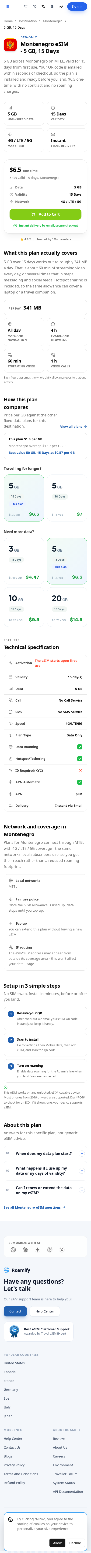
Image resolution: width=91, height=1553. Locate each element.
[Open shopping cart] (25, 6)
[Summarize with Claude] (25, 1250)
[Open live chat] (34, 6)
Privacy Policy (14, 1465)
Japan (8, 1416)
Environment (63, 1465)
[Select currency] (52, 6)
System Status (64, 1482)
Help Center (44, 1311)
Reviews (59, 1438)
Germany (11, 1389)
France (9, 1380)
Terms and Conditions (21, 1474)
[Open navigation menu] (8, 6)
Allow (57, 1543)
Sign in (77, 6)
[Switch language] (43, 6)
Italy (7, 1407)
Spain (8, 1398)
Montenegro (52, 21)
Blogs (8, 1456)
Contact (15, 1311)
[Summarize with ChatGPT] (13, 1250)
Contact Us (12, 1447)
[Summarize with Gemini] (37, 1250)
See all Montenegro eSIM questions (32, 1207)
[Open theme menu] (61, 6)
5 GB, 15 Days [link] (14, 27)
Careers (59, 1456)
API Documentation (68, 1491)
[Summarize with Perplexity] (49, 1250)
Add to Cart (49, 214)
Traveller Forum (65, 1474)
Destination (28, 21)
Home (8, 21)
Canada (10, 1372)
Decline (75, 1543)
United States (14, 1363)
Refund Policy (14, 1482)
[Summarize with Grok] (62, 1250)
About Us (60, 1447)
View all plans (71, 426)
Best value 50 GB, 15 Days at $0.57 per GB (42, 452)
